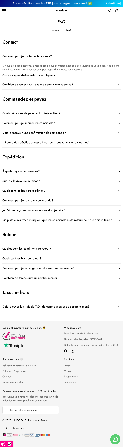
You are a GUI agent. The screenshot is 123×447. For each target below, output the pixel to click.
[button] (117, 10)
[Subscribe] (55, 410)
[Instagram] (72, 351)
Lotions (67, 365)
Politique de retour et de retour (19, 365)
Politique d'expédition (14, 371)
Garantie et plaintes (12, 382)
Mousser (68, 371)
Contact (6, 376)
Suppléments (71, 376)
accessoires (70, 382)
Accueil (56, 30)
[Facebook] (65, 351)
